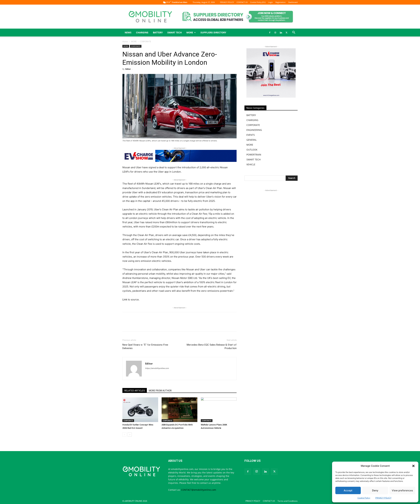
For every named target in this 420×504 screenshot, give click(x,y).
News (128, 32)
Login (270, 2)
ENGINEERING (254, 129)
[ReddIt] (198, 324)
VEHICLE (250, 164)
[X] (286, 32)
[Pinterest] (190, 324)
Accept (348, 490)
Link (124, 299)
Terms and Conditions (288, 501)
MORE (134, 41)
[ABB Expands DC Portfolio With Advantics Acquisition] (179, 409)
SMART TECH (174, 32)
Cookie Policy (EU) (257, 2)
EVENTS (250, 134)
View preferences (402, 490)
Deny (375, 490)
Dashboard (293, 2)
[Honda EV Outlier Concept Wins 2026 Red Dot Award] (140, 409)
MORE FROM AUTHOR (160, 390)
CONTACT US (242, 2)
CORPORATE (135, 46)
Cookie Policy (363, 498)
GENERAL (251, 139)
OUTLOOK (251, 149)
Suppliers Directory (213, 32)
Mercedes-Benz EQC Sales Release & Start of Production (212, 346)
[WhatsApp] (152, 324)
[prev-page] (124, 435)
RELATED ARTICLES (134, 390)
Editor (128, 69)
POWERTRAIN (253, 154)
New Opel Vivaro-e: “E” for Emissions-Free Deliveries (145, 346)
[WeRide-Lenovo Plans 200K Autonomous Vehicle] (219, 409)
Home (125, 41)
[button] (413, 466)
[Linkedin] (280, 32)
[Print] (175, 324)
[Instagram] (275, 32)
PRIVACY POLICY (383, 498)
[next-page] (130, 435)
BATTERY (158, 32)
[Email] (167, 324)
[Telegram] (205, 324)
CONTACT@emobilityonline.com (198, 489)
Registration (280, 2)
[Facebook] (269, 32)
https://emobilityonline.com (157, 368)
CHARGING (142, 32)
